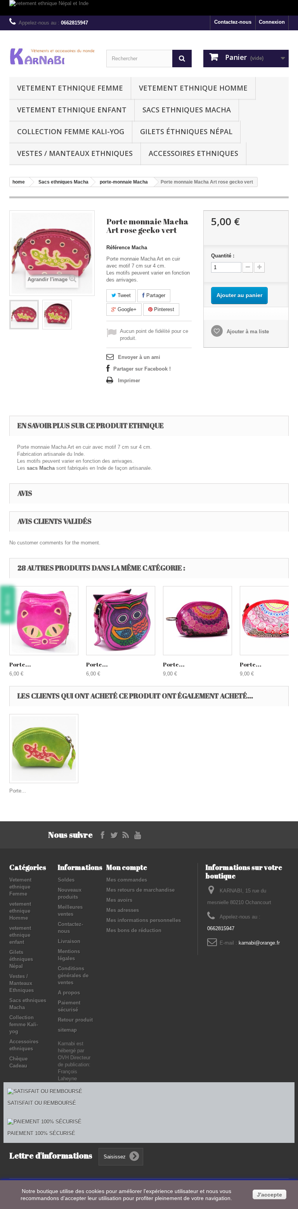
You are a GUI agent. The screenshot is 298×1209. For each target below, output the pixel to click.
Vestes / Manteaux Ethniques (75, 153)
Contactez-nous (232, 22)
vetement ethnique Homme (193, 88)
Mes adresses (122, 910)
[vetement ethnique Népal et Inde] (149, 8)
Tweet (123, 295)
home (18, 182)
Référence (118, 247)
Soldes (66, 880)
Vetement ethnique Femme (70, 88)
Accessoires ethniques (193, 153)
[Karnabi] (52, 56)
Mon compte (126, 867)
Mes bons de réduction (133, 930)
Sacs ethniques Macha (186, 109)
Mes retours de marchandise (140, 890)
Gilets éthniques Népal (186, 131)
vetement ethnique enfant (71, 109)
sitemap (67, 1030)
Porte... (20, 664)
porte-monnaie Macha (124, 182)
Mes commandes (126, 880)
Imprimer (129, 380)
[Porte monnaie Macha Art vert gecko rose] (43, 748)
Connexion (272, 22)
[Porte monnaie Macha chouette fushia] (120, 620)
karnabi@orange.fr (259, 943)
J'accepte (269, 1195)
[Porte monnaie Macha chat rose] (43, 620)
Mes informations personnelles (143, 920)
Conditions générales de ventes (73, 975)
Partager (155, 295)
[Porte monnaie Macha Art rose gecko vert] (24, 314)
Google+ (126, 309)
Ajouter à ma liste (247, 331)
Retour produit (75, 1020)
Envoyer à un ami (139, 357)
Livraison (69, 941)
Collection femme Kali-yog (70, 131)
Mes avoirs (119, 900)
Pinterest (163, 309)
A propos (69, 993)
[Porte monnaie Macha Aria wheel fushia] (197, 620)
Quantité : (222, 256)
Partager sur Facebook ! (142, 369)
